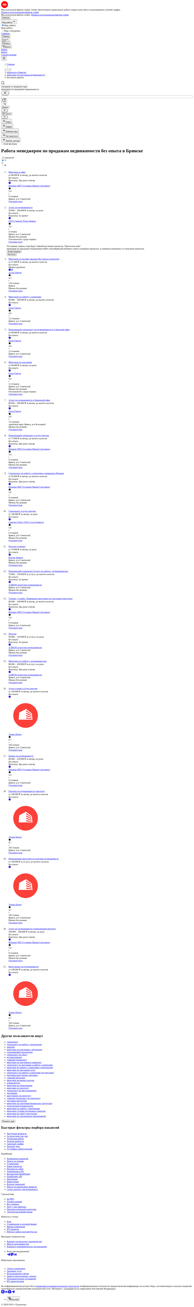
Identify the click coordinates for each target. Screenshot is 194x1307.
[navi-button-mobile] (4, 58)
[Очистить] (5, 93)
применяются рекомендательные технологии (57, 1286)
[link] (6, 43)
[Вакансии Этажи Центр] (100, 715)
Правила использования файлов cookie (50, 15)
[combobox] (14, 86)
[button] (4, 49)
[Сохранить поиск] (4, 100)
